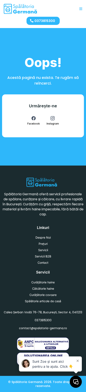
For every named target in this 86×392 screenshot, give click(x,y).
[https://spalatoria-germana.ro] (20, 9)
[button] (80, 9)
